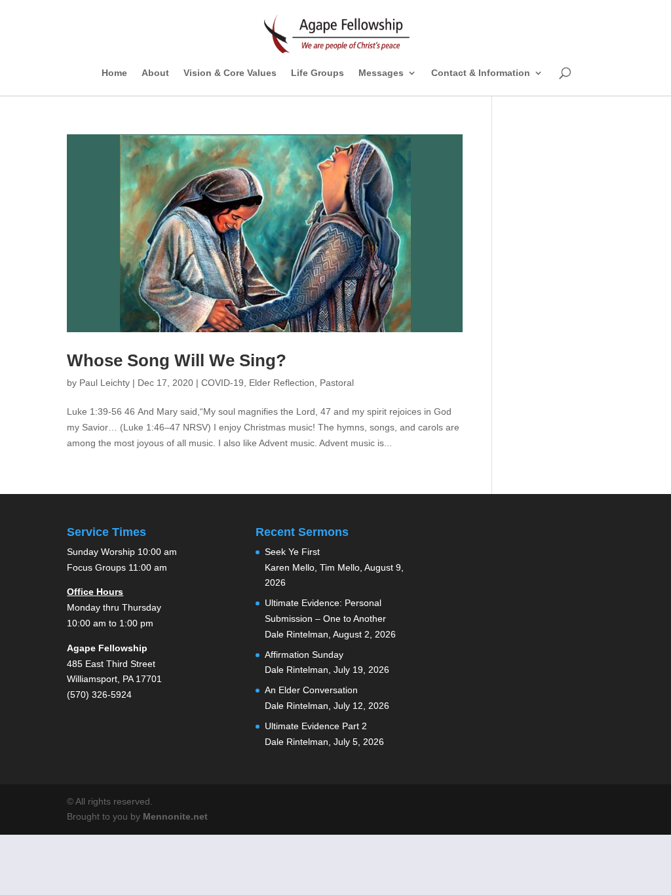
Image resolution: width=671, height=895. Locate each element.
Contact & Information (480, 73)
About (155, 73)
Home (114, 73)
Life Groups (317, 73)
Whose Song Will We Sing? (176, 360)
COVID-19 (222, 382)
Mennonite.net (175, 816)
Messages (381, 73)
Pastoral (337, 382)
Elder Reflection (282, 382)
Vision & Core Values (230, 73)
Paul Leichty (104, 382)
